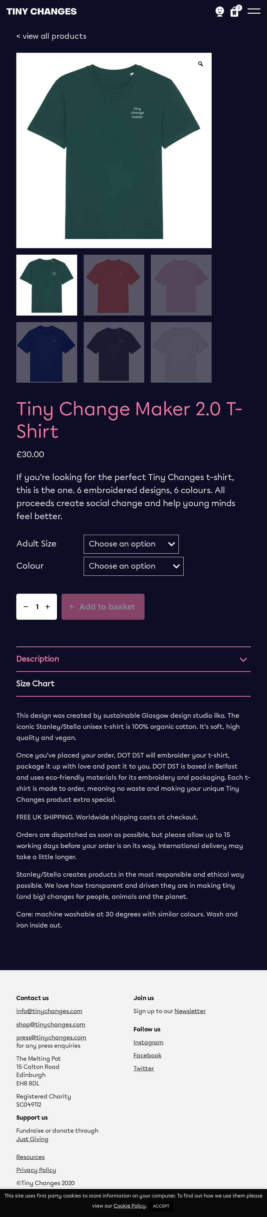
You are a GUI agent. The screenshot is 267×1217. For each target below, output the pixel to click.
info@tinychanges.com (49, 1011)
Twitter (144, 1069)
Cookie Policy (130, 1206)
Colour (30, 566)
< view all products (51, 36)
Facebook (148, 1056)
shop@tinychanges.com (50, 1025)
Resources (30, 1157)
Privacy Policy (36, 1170)
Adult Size (36, 544)
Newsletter (190, 1011)
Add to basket (106, 607)
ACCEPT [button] (161, 1206)
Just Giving (32, 1139)
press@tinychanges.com (51, 1038)
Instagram (148, 1043)
